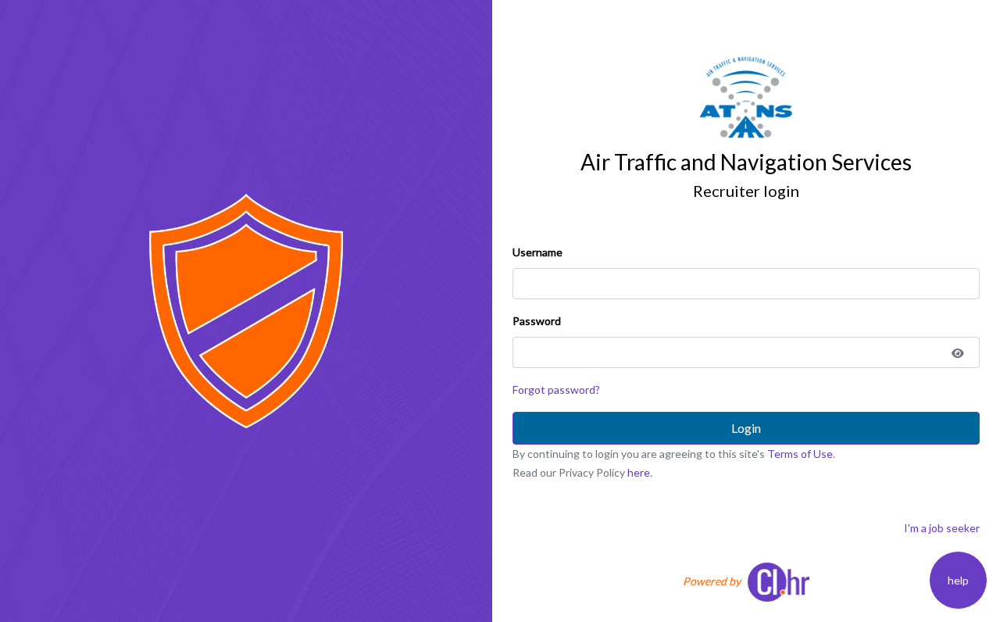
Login (746, 427)
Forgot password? (556, 389)
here (638, 472)
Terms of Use (800, 453)
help (958, 580)
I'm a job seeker (942, 527)
